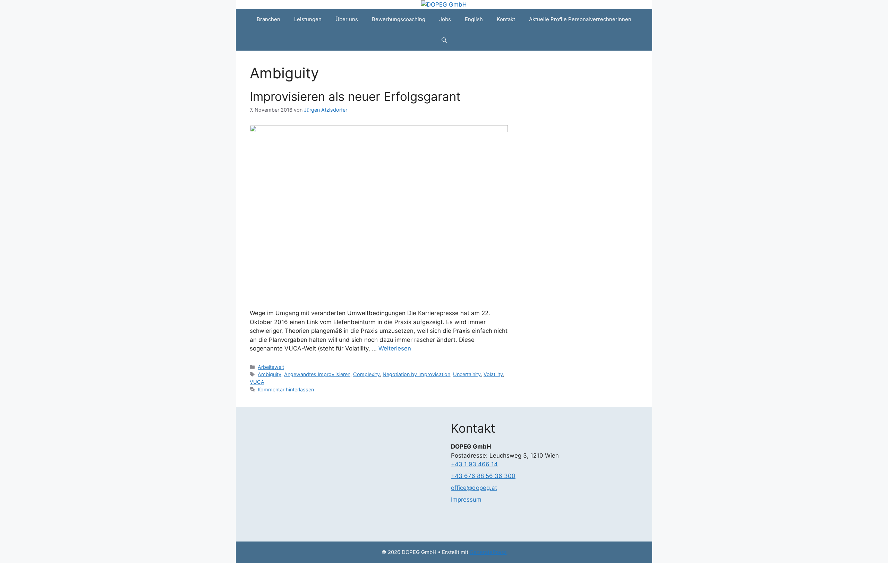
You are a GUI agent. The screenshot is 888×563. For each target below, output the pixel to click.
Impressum (466, 499)
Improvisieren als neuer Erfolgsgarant (355, 96)
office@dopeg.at (474, 487)
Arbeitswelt (271, 367)
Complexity (366, 374)
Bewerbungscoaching (398, 19)
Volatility (493, 374)
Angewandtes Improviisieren (317, 374)
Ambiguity (269, 374)
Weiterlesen (394, 348)
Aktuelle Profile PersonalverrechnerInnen (580, 19)
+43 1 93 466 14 (474, 464)
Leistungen (308, 19)
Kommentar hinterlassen (286, 389)
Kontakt (506, 19)
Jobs (445, 19)
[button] (444, 40)
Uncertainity (467, 374)
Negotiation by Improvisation (416, 374)
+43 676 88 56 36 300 (483, 476)
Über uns (346, 19)
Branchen (268, 19)
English (474, 19)
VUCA (257, 382)
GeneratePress (488, 552)
